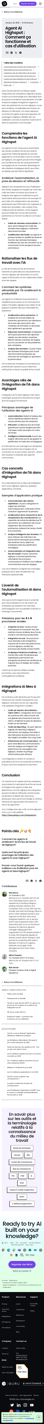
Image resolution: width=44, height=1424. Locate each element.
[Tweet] (16, 52)
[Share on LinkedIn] (11, 52)
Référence (13, 1280)
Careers (5, 1348)
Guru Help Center (34, 1305)
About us (5, 1354)
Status (32, 1311)
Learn (18, 1304)
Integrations (6, 1316)
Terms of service (11, 1395)
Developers (20, 1321)
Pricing (4, 1304)
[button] (39, 4)
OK (39, 1417)
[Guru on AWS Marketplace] (22, 1371)
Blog (17, 1332)
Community (20, 1326)
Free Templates (8, 1373)
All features (6, 1322)
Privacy (36, 1395)
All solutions (6, 1327)
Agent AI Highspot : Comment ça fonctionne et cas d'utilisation (22, 1286)
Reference (20, 1315)
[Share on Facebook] (20, 52)
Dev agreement (26, 1395)
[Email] (7, 52)
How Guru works (5, 1310)
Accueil (4, 1280)
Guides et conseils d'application (15, 1283)
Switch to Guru (7, 1367)
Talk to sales (20, 1348)
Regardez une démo (28, 4)
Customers (20, 1309)
